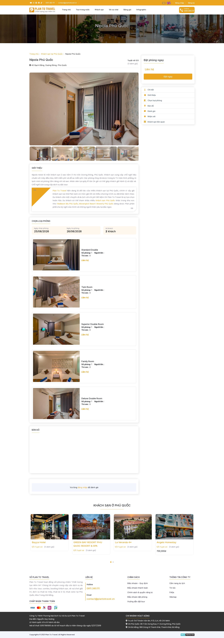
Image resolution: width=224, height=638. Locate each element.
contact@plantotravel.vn (101, 599)
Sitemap (173, 597)
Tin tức (172, 588)
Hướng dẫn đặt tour (136, 601)
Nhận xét (151, 116)
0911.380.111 (93, 588)
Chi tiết (151, 90)
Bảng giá (127, 10)
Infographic (141, 10)
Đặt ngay (168, 76)
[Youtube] (30, 3)
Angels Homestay (125, 542)
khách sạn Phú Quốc (105, 200)
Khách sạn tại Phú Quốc (52, 54)
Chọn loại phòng (155, 100)
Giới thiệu (152, 95)
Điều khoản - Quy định (137, 583)
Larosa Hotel (164, 542)
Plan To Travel (59, 190)
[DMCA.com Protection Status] (187, 634)
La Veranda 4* (82, 542)
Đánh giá (151, 111)
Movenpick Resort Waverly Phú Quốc (96, 203)
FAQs (171, 592)
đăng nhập (82, 487)
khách (111, 231)
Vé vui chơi (113, 10)
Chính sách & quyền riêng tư (140, 592)
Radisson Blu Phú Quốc (67, 203)
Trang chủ (66, 10)
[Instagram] (33, 3)
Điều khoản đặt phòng (137, 597)
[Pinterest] (36, 3)
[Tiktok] (41, 3)
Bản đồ (151, 106)
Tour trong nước (83, 10)
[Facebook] (38, 3)
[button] (111, 562)
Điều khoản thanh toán (137, 588)
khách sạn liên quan (156, 122)
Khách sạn (99, 10)
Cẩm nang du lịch (177, 583)
